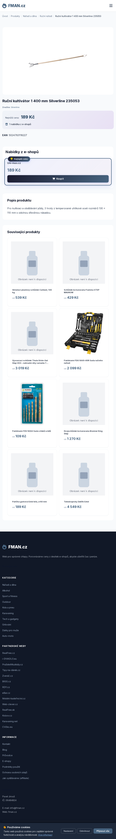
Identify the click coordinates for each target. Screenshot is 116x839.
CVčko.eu (7, 726)
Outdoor (6, 601)
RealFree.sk (8, 709)
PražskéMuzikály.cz (12, 664)
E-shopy (6, 761)
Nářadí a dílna (30, 16)
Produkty (15, 16)
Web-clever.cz (10, 704)
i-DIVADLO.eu (9, 658)
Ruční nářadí (46, 16)
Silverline (15, 107)
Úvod (5, 16)
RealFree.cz (8, 653)
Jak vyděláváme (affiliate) (15, 778)
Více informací (45, 835)
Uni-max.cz (14, 162)
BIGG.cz (6, 681)
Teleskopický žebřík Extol (76, 501)
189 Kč (28, 117)
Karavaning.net (10, 721)
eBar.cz (6, 692)
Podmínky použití (11, 766)
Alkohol (6, 590)
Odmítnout (85, 831)
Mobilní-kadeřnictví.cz (13, 698)
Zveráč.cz (7, 675)
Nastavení (68, 831)
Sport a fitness (9, 596)
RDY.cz (6, 687)
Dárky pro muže (10, 630)
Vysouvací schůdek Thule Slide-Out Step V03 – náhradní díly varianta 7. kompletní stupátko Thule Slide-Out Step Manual (32, 364)
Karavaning (8, 613)
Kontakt (6, 744)
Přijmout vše (103, 831)
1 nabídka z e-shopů (20, 124)
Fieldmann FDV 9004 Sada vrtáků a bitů (31, 431)
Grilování (6, 624)
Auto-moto (8, 635)
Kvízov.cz (7, 715)
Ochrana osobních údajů (14, 772)
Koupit (60, 178)
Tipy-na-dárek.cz (11, 670)
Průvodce (7, 755)
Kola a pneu (8, 607)
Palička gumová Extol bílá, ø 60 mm (29, 501)
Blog (4, 749)
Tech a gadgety (10, 619)
